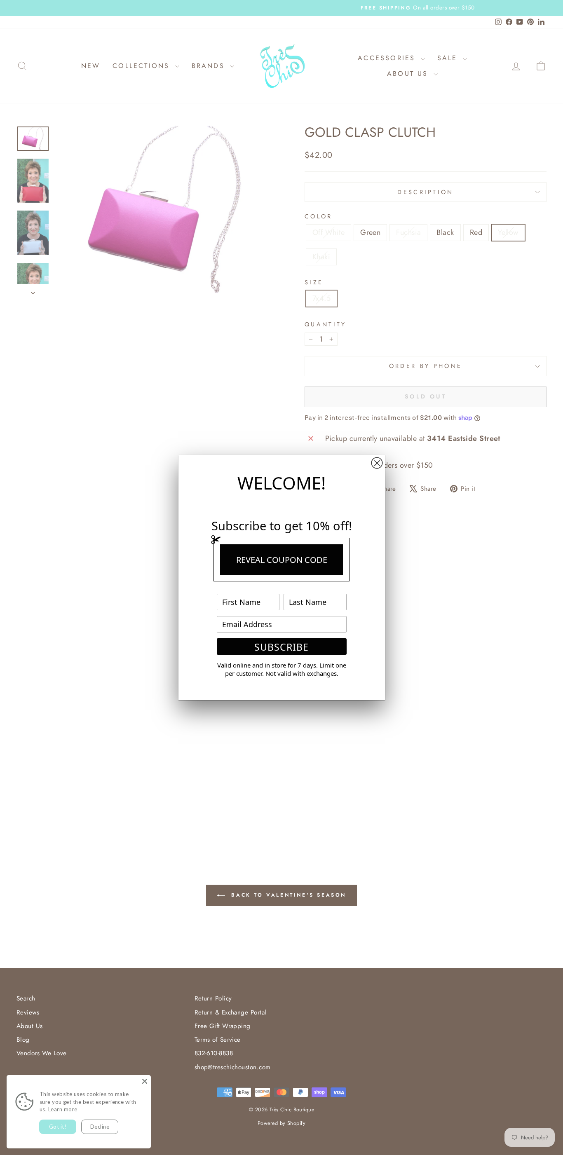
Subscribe (281, 647)
